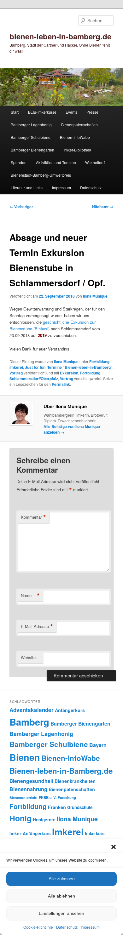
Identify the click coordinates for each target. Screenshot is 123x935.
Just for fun (35, 367)
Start (15, 112)
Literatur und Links (27, 187)
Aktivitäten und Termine (56, 162)
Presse (92, 112)
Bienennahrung (28, 789)
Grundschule (79, 807)
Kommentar (33, 517)
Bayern (98, 745)
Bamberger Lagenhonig (31, 124)
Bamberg (29, 721)
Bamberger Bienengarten (32, 149)
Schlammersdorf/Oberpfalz (33, 378)
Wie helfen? (95, 162)
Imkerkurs (94, 833)
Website (28, 657)
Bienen (24, 757)
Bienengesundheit (31, 780)
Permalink (61, 384)
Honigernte (44, 820)
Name (30, 595)
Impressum (90, 927)
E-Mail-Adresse (37, 626)
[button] (113, 847)
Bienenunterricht (23, 797)
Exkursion (69, 373)
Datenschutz (67, 927)
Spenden (18, 162)
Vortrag (16, 373)
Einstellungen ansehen (61, 913)
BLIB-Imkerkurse (42, 112)
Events (71, 112)
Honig (20, 818)
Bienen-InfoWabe (75, 137)
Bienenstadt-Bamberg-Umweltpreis (41, 175)
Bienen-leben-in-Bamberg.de (61, 770)
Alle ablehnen (61, 895)
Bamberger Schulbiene (30, 137)
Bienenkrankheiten (75, 781)
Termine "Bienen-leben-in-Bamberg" (80, 367)
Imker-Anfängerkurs (30, 833)
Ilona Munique (95, 296)
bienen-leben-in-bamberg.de (60, 36)
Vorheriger (21, 206)
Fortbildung (99, 361)
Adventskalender (31, 710)
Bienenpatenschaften (79, 124)
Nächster (103, 206)
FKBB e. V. (47, 797)
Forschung (67, 797)
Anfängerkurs (70, 710)
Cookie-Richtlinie (38, 927)
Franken (57, 807)
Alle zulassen (62, 878)
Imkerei (16, 367)
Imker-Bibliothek (77, 149)
